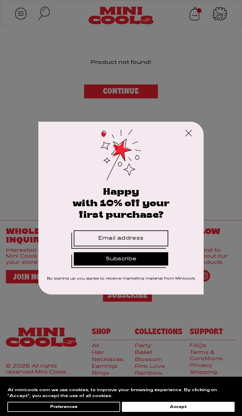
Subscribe (121, 258)
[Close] (188, 134)
